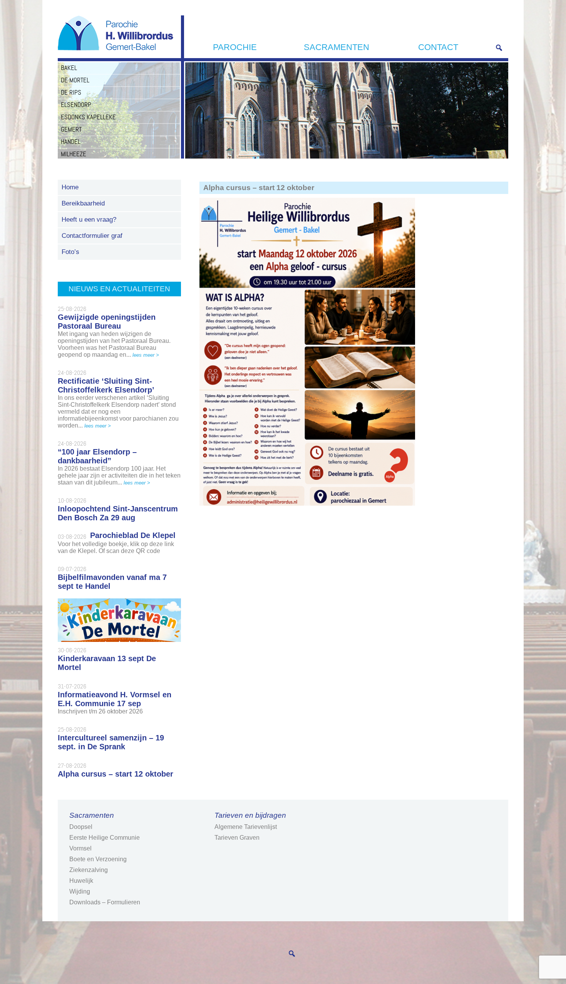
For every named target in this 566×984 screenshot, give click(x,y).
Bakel (69, 67)
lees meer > (145, 355)
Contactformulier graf (92, 235)
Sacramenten (336, 47)
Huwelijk (81, 880)
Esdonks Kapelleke (88, 117)
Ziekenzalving (88, 870)
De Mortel (75, 80)
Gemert (71, 129)
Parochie (235, 47)
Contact (438, 47)
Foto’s (70, 252)
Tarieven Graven (237, 837)
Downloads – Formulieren (104, 902)
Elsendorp (76, 104)
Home (70, 187)
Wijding (79, 891)
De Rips (71, 92)
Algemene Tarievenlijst (245, 827)
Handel (70, 141)
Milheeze (73, 154)
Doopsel (80, 827)
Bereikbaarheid (83, 203)
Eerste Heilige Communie (104, 837)
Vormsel (80, 848)
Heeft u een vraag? (89, 219)
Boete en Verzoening (98, 859)
